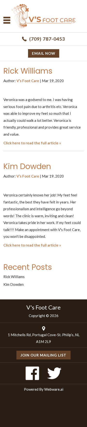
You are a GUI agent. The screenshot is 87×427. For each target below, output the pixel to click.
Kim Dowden (27, 166)
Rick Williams (27, 70)
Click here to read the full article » (32, 143)
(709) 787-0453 (47, 39)
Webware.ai (53, 389)
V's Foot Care (43, 307)
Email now (43, 53)
